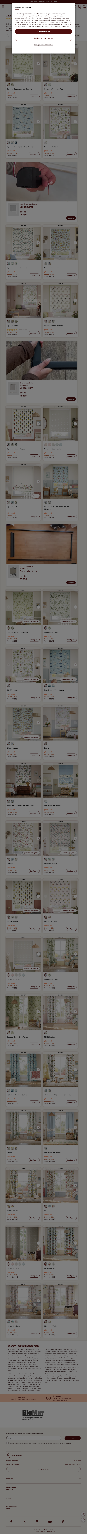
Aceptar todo (43, 31)
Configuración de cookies (43, 45)
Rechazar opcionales (43, 38)
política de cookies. (46, 26)
